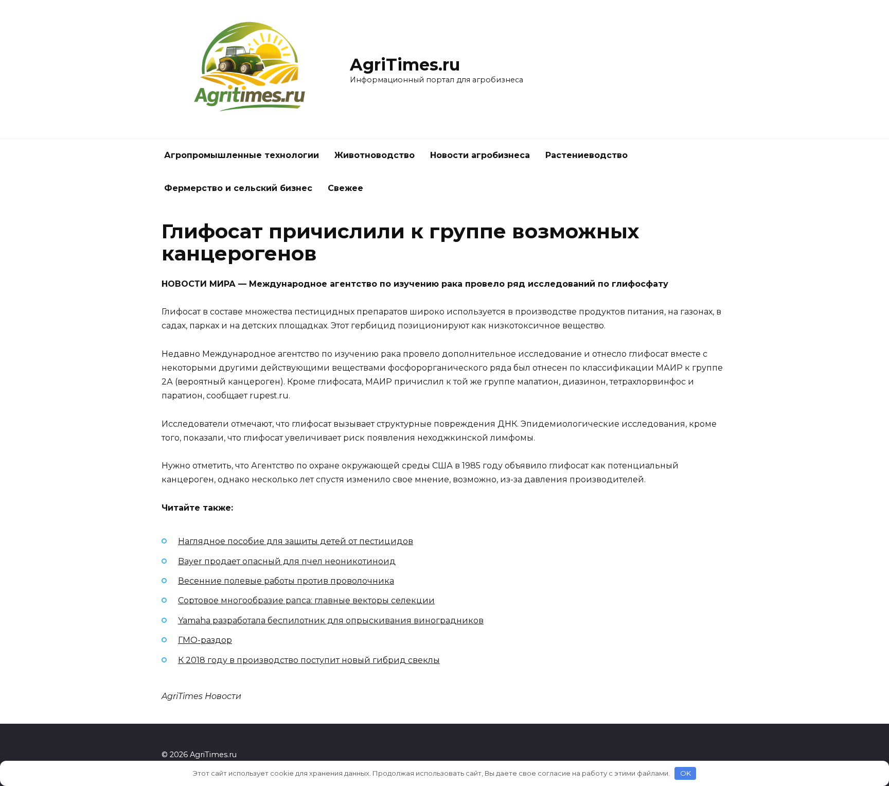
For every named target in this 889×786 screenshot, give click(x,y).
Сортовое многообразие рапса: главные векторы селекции (306, 600)
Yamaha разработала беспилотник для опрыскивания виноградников (331, 620)
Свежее (345, 188)
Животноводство (374, 155)
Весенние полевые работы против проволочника (286, 581)
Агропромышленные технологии (241, 155)
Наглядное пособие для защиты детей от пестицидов (295, 541)
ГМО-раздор (205, 640)
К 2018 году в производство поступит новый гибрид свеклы (309, 660)
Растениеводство (586, 155)
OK (685, 773)
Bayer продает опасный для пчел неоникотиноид (287, 561)
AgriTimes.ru (405, 65)
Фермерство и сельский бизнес (238, 188)
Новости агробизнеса (480, 155)
